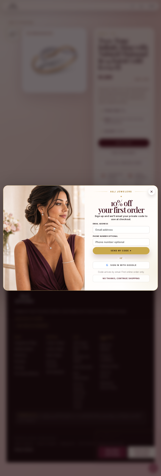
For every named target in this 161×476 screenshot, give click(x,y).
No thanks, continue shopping (121, 278)
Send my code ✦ (121, 251)
